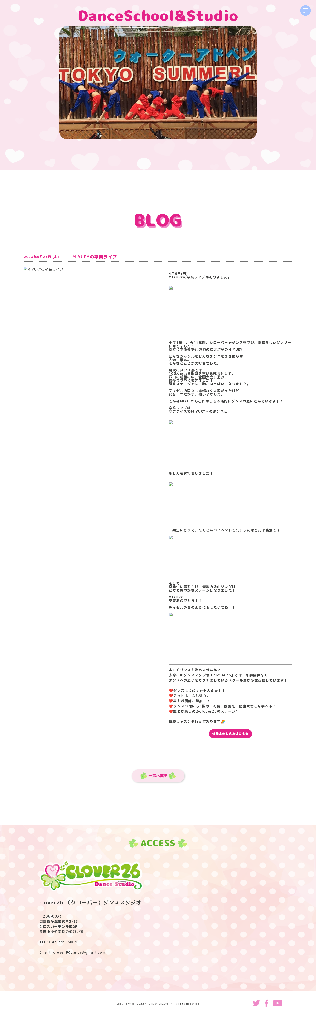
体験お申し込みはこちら (230, 733)
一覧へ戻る (158, 775)
